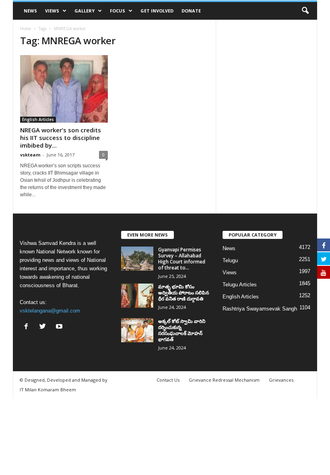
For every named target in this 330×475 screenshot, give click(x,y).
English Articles (38, 119)
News (30, 11)
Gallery (84, 11)
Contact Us (168, 380)
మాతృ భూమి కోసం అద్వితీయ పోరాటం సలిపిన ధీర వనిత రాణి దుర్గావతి (183, 292)
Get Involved (156, 11)
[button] (305, 11)
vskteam (30, 155)
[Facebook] (28, 327)
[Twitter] (44, 327)
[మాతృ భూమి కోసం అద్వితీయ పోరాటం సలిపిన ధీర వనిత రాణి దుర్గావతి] (137, 296)
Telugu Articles (240, 285)
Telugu (230, 260)
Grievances (281, 380)
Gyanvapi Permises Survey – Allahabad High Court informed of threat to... (181, 258)
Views (52, 11)
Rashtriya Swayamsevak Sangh (260, 309)
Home (25, 28)
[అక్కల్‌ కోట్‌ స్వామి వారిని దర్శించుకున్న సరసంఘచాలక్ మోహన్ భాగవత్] (137, 330)
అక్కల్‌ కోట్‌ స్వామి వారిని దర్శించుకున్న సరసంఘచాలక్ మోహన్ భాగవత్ (181, 330)
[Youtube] (60, 327)
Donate (191, 11)
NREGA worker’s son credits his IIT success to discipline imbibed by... (60, 137)
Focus (117, 11)
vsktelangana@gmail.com (50, 311)
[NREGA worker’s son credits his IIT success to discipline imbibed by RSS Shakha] (64, 89)
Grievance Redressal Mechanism (224, 380)
